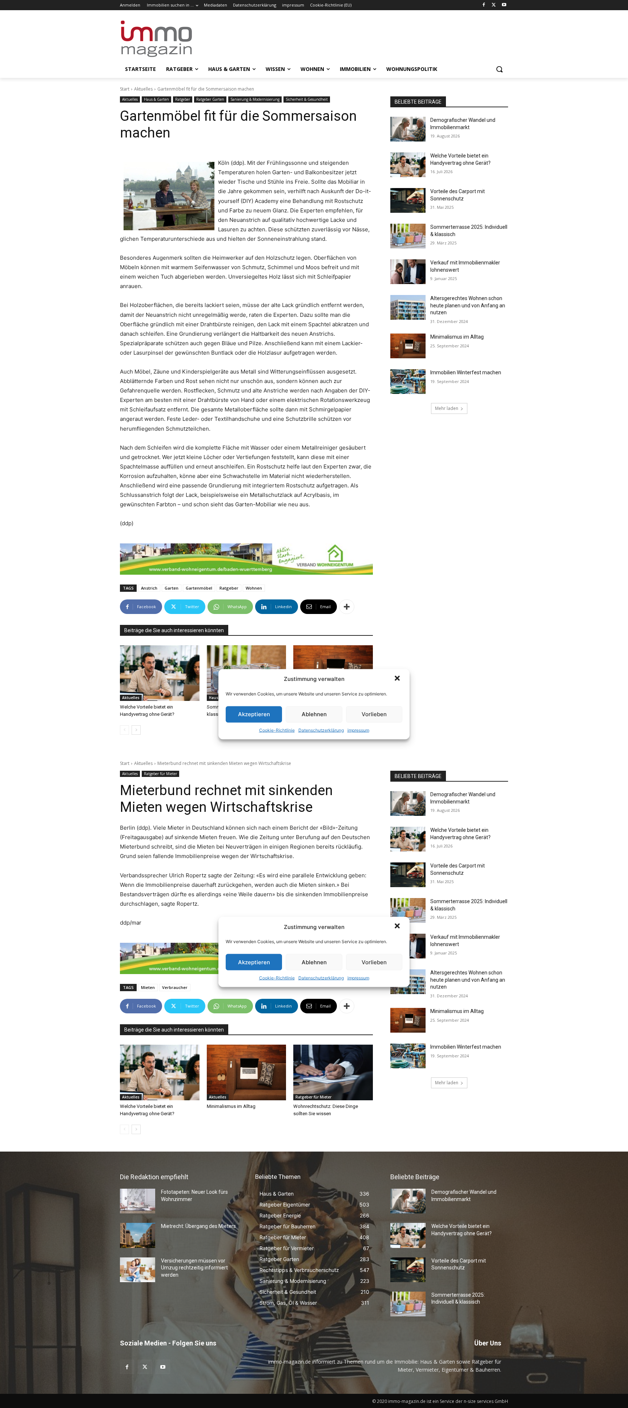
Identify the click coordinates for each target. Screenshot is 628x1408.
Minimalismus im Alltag (458, 337)
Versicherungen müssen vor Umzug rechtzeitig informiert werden (194, 1268)
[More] (346, 606)
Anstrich (149, 588)
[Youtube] (504, 5)
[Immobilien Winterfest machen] (408, 381)
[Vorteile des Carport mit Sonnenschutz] (408, 200)
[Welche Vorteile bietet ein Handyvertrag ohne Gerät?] (160, 673)
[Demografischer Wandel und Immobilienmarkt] (408, 129)
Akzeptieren (254, 714)
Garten (171, 588)
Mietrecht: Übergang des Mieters (198, 1226)
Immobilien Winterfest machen (465, 372)
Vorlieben (374, 714)
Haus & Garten (156, 99)
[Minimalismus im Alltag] (408, 346)
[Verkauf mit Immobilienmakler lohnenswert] (408, 271)
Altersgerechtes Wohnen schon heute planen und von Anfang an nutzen (467, 305)
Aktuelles (143, 89)
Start (124, 89)
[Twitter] (494, 5)
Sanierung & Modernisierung (254, 99)
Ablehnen (314, 714)
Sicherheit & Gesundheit (307, 99)
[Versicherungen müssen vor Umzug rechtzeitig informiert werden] (137, 1269)
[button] (398, 678)
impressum (358, 730)
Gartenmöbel (199, 588)
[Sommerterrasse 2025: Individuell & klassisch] (408, 236)
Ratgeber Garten (210, 99)
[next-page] (136, 730)
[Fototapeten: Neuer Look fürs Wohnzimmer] (137, 1201)
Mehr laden (446, 408)
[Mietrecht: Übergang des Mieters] (137, 1235)
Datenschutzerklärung (321, 730)
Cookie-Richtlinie (277, 730)
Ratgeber (182, 99)
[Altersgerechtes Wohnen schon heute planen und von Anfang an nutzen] (408, 307)
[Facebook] (484, 5)
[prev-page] (124, 730)
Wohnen (254, 588)
